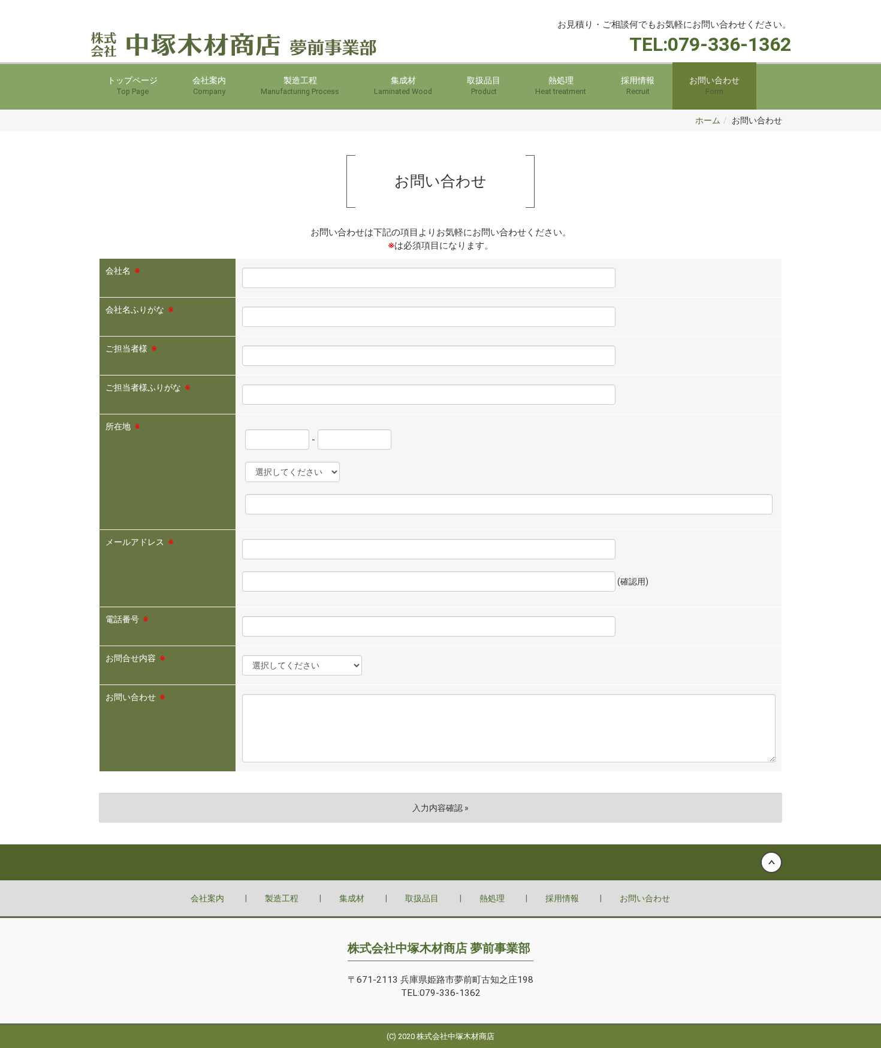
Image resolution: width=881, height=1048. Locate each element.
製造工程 (300, 85)
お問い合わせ (714, 85)
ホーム (707, 120)
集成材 (403, 85)
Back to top (440, 862)
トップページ (132, 85)
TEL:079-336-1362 (710, 44)
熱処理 (560, 85)
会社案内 (209, 85)
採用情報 (637, 85)
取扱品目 (483, 85)
